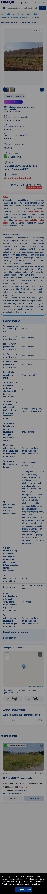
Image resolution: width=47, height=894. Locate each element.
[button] (23, 889)
